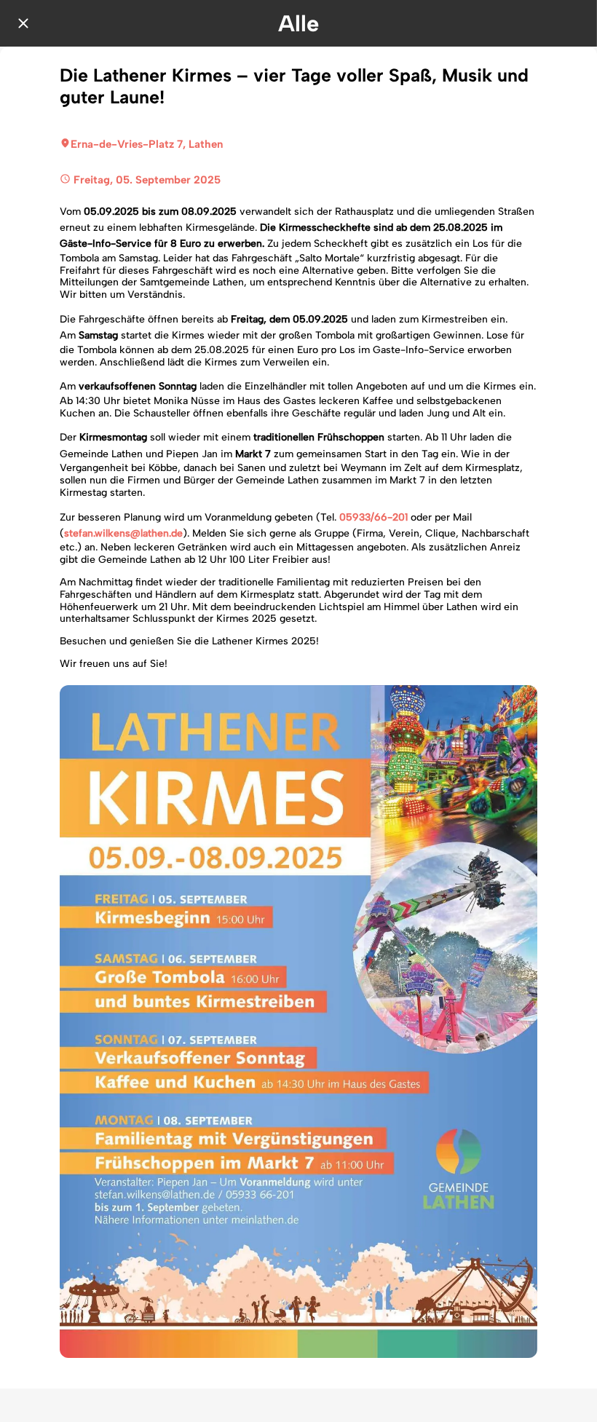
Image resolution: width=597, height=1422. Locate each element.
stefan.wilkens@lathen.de (123, 533)
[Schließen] (23, 23)
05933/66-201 (373, 517)
